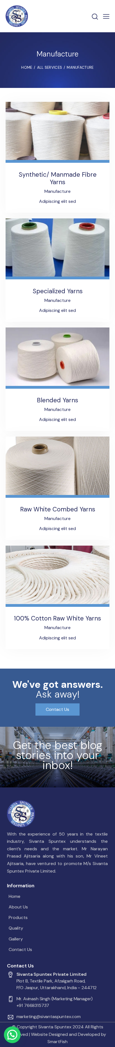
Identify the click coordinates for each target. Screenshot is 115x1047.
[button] (12, 1034)
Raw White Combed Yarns (57, 509)
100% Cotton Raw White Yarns (57, 618)
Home (26, 67)
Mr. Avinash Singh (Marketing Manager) (54, 999)
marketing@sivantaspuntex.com (48, 1016)
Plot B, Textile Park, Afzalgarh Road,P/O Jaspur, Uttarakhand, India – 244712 (56, 984)
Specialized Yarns (58, 291)
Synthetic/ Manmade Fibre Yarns (58, 178)
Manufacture (57, 191)
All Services (49, 67)
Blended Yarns (57, 400)
